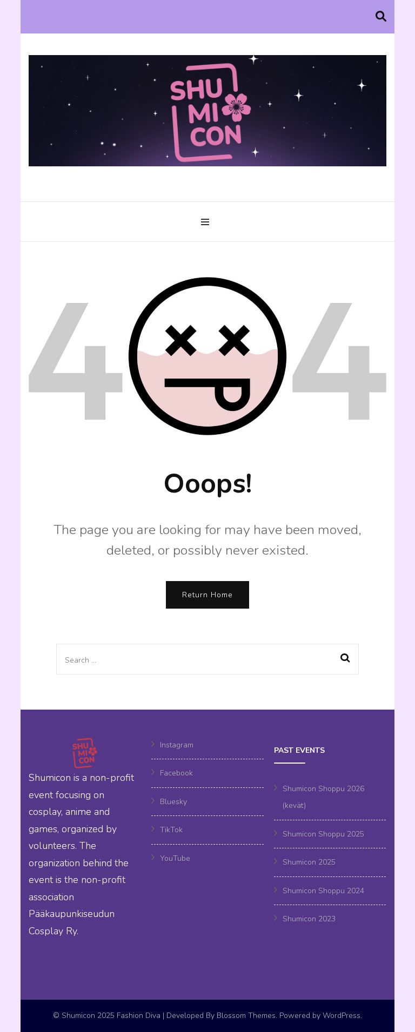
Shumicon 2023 (309, 919)
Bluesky (173, 802)
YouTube (175, 858)
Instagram (176, 745)
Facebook (176, 773)
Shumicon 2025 (309, 862)
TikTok (171, 830)
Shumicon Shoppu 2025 (323, 834)
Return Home (207, 595)
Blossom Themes (246, 1015)
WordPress (341, 1015)
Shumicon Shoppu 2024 (323, 891)
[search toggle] (381, 17)
